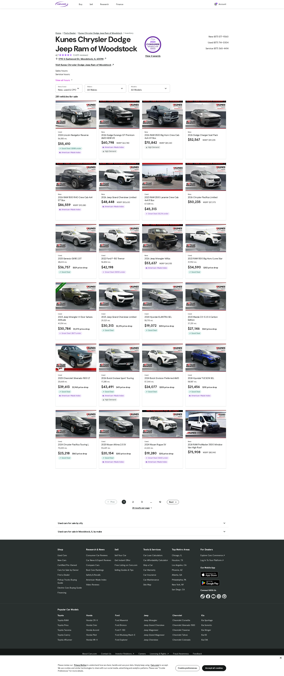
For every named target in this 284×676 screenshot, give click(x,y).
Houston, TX (177, 560)
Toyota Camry (64, 635)
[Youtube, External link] (213, 596)
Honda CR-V (92, 620)
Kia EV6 (204, 639)
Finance (119, 4)
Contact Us (106, 653)
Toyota (61, 615)
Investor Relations (123, 653)
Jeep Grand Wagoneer (154, 635)
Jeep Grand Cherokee (154, 625)
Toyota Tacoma (64, 630)
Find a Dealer (70, 33)
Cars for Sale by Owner (68, 570)
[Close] (280, 658)
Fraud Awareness (181, 653)
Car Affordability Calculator (155, 560)
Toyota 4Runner (65, 639)
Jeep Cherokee (151, 639)
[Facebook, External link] (208, 596)
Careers (142, 653)
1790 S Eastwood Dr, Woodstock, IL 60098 (81, 58)
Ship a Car (148, 565)
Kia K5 (204, 635)
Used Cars (62, 555)
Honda (89, 615)
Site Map (147, 584)
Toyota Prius (63, 625)
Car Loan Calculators (152, 555)
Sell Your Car (120, 555)
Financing (62, 592)
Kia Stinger (206, 630)
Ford (117, 615)
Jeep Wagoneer (151, 630)
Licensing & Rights (158, 653)
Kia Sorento (206, 625)
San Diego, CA (178, 589)
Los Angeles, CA (179, 565)
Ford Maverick (121, 620)
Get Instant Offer (122, 560)
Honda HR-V (92, 639)
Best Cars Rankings (95, 570)
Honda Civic (91, 625)
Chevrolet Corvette (181, 620)
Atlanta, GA (177, 575)
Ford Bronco (121, 625)
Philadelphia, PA (179, 579)
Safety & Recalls (93, 575)
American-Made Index (96, 579)
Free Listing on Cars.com (126, 565)
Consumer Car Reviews (97, 555)
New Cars (62, 560)
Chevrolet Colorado (181, 639)
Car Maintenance (151, 579)
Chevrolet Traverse (181, 630)
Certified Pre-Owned (67, 565)
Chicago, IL (177, 555)
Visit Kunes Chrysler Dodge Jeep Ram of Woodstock (83, 64)
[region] (142, 665)
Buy (80, 4)
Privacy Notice (80, 665)
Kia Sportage (207, 620)
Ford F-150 (120, 630)
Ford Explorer (121, 639)
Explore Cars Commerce (211, 555)
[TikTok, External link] (202, 596)
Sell (91, 4)
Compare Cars (92, 565)
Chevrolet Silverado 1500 (183, 625)
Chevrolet (177, 615)
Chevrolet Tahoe (180, 635)
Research (104, 4)
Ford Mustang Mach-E (125, 635)
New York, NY (178, 584)
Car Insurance (149, 575)
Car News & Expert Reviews (98, 560)
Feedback (197, 653)
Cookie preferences (187, 668)
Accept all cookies (214, 668)
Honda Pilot (91, 635)
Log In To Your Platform (211, 560)
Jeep (146, 615)
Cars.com (155, 665)
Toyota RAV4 (63, 620)
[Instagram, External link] (219, 596)
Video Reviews (92, 584)
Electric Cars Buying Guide (70, 587)
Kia (202, 615)
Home (58, 33)
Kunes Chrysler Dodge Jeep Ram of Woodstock (100, 33)
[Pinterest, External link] (224, 596)
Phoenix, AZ (177, 570)
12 (160, 501)
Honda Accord (92, 630)
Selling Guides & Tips (124, 570)
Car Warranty (149, 570)
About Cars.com (89, 653)
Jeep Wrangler (150, 620)
